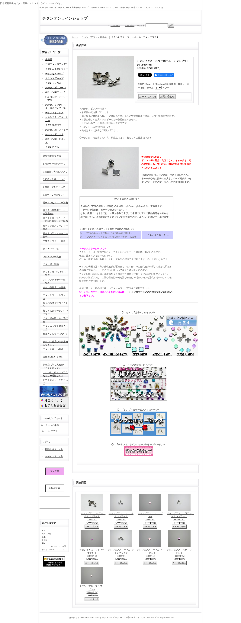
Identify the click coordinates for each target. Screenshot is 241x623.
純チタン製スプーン (55, 87)
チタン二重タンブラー (56, 69)
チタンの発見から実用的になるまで (55, 342)
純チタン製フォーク (55, 92)
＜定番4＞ (103, 37)
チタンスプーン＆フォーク (55, 296)
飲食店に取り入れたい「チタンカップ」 (54, 365)
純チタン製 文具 (54, 134)
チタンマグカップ (54, 78)
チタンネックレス (54, 112)
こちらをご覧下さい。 (159, 235)
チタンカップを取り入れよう (55, 327)
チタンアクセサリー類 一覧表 (55, 281)
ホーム (75, 37)
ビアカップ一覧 (51, 249)
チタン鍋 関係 (51, 264)
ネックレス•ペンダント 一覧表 (56, 273)
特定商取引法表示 (52, 156)
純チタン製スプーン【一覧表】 (55, 227)
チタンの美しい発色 (53, 349)
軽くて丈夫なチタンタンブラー (55, 311)
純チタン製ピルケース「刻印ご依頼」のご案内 (55, 219)
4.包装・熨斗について (54, 187)
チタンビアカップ (54, 73)
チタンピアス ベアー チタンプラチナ (93, 516)
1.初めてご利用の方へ (54, 164)
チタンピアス (52, 147)
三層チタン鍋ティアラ (56, 64)
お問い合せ (129, 25)
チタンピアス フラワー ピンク (93, 589)
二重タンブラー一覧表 (54, 241)
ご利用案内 (115, 25)
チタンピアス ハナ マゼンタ (179, 552)
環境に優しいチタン (53, 357)
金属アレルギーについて (55, 333)
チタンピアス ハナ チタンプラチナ (121, 516)
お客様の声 (54, 488)
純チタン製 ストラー (56, 129)
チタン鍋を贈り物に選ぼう (55, 319)
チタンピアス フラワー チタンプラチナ (180, 516)
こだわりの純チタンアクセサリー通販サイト (55, 373)
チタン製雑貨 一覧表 (54, 287)
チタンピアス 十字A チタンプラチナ (121, 552)
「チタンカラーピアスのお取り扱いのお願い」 (150, 292)
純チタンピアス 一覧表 (55, 202)
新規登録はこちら (54, 449)
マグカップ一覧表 (52, 256)
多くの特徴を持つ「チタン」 (55, 304)
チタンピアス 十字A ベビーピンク (150, 552)
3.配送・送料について (54, 179)
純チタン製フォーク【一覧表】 (55, 234)
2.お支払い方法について (55, 171)
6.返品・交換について (54, 195)
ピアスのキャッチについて (55, 381)
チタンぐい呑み (53, 83)
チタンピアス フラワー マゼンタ (93, 552)
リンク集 (54, 471)
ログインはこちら (54, 456)
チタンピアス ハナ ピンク (150, 516)
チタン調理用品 (53, 125)
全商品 (48, 59)
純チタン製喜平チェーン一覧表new (55, 211)
